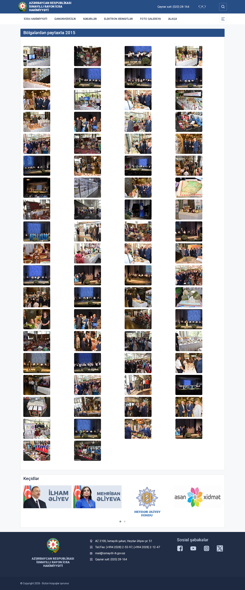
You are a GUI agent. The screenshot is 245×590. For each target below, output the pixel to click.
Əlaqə (172, 18)
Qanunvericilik (65, 18)
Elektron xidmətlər (118, 18)
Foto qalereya (150, 18)
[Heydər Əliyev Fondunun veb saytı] (97, 501)
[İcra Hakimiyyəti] (22, 6)
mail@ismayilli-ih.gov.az (110, 553)
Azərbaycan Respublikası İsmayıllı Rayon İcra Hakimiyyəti (50, 6)
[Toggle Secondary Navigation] (223, 19)
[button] (120, 521)
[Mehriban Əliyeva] (47, 496)
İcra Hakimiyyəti (35, 18)
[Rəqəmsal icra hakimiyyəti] (197, 496)
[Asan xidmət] (147, 496)
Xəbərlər (90, 18)
